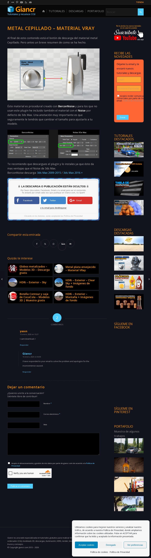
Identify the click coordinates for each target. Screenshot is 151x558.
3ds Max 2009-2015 (49, 172)
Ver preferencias (135, 545)
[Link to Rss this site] (26, 2)
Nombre (48, 403)
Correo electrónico (52, 414)
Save (63, 244)
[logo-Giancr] (21, 11)
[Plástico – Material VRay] (2, 279)
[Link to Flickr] (12, 2)
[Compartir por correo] (70, 243)
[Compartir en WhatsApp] (54, 243)
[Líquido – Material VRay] (148, 279)
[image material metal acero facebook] (129, 263)
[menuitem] (139, 2)
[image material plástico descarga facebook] (129, 282)
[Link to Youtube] (21, 2)
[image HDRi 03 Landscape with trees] (129, 445)
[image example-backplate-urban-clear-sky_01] (129, 503)
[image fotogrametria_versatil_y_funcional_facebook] (129, 207)
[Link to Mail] (30, 2)
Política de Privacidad (113, 530)
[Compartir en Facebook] (37, 243)
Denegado (111, 545)
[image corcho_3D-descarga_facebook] (129, 301)
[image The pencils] (129, 484)
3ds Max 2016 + (73, 172)
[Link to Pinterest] (17, 2)
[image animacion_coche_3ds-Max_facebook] (129, 149)
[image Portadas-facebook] (129, 168)
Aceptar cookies (86, 545)
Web (45, 424)
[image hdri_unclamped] (129, 243)
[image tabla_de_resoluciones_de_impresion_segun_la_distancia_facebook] (129, 188)
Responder (24, 345)
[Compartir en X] (45, 243)
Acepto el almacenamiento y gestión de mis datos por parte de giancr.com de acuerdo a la (53, 464)
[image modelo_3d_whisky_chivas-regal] (129, 464)
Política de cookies (99, 552)
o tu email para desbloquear (53, 208)
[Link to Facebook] (8, 2)
